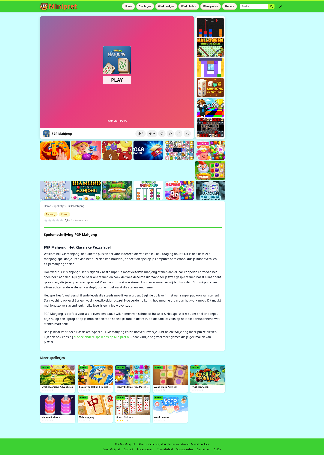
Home (128, 6)
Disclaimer (203, 449)
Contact (128, 449)
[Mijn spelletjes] (281, 6)
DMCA (217, 449)
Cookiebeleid (165, 449)
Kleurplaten (210, 6)
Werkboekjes (166, 6)
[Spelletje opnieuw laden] (170, 133)
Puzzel (64, 214)
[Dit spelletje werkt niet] (187, 133)
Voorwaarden (184, 449)
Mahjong (50, 214)
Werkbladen (188, 6)
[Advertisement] (108, 169)
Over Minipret (111, 449)
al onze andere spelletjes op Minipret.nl (102, 337)
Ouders (229, 6)
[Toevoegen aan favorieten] (162, 133)
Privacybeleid (145, 449)
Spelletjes (145, 6)
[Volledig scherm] (178, 133)
